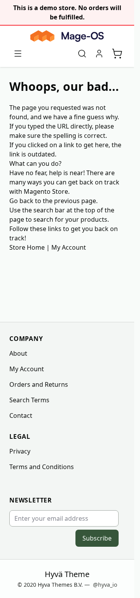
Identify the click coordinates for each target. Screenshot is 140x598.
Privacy (19, 451)
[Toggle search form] (82, 54)
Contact (20, 415)
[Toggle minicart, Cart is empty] (117, 53)
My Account (68, 247)
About (18, 353)
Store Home (27, 247)
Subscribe (97, 538)
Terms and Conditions (41, 466)
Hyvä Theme (67, 574)
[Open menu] (17, 53)
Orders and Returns (38, 384)
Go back (21, 200)
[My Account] (99, 54)
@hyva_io (105, 584)
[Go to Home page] (67, 36)
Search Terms (29, 400)
